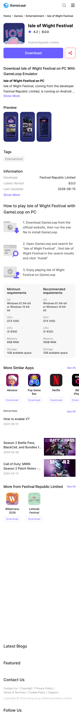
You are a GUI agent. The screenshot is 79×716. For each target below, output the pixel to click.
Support (53, 692)
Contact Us (10, 688)
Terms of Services (14, 692)
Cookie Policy (37, 692)
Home (7, 15)
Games (18, 15)
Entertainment (35, 15)
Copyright (26, 688)
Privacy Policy (44, 688)
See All (71, 367)
